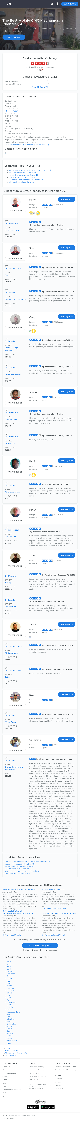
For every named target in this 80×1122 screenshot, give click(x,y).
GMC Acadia (10, 341)
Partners (5, 1093)
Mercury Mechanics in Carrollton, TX (24, 173)
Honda (9, 986)
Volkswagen (12, 1041)
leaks (19, 935)
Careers (5, 1076)
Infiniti (9, 993)
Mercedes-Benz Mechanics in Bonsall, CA (26, 180)
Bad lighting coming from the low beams (19, 890)
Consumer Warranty (36, 1067)
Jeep (9, 998)
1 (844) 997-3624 (11, 111)
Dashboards (51, 909)
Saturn (9, 1029)
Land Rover (11, 1002)
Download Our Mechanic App (66, 1070)
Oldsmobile (11, 1024)
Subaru (10, 1033)
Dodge (9, 979)
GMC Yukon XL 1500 (13, 269)
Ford (9, 983)
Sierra (18, 911)
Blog (4, 1096)
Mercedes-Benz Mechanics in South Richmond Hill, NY (31, 170)
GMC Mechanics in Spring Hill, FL (22, 177)
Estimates (6, 1086)
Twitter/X (58, 1085)
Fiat (8, 981)
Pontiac (10, 1026)
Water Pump (10, 722)
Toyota (9, 1038)
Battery (8, 275)
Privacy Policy (34, 1073)
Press (4, 1070)
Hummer (10, 988)
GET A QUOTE (70, 4)
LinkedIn (58, 1082)
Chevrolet (11, 974)
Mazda (9, 1010)
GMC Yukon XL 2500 (13, 646)
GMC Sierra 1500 (12, 224)
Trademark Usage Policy (38, 1076)
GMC (4, 911)
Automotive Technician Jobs (65, 1067)
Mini (8, 1017)
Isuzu (9, 995)
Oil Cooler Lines (12, 230)
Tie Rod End (10, 443)
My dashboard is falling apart (53, 890)
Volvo (9, 1043)
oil (64, 935)
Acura (9, 962)
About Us (6, 1067)
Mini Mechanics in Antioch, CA (21, 182)
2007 (64, 909)
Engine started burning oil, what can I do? (59, 913)
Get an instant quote (40, 946)
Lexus (9, 1005)
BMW (9, 967)
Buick (9, 969)
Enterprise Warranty (36, 1070)
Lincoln (10, 1007)
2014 (23, 911)
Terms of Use (34, 1080)
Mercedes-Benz (13, 1012)
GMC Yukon (10, 293)
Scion (9, 1031)
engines (49, 935)
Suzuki (9, 1036)
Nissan (9, 1022)
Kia (8, 1000)
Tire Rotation (10, 607)
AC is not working (12, 492)
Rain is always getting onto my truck (17, 913)
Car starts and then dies (15, 299)
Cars (4, 1083)
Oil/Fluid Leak (11, 419)
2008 (14, 935)
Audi (9, 964)
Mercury (10, 1014)
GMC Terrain (10, 576)
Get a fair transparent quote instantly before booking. (27, 145)
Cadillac (10, 971)
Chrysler (10, 976)
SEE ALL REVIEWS (40, 87)
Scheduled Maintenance (11, 1090)
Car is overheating (13, 374)
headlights (11, 911)
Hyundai (10, 990)
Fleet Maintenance (9, 1073)
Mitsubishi (11, 1019)
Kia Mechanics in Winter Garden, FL (23, 175)
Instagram (59, 1088)
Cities (4, 1080)
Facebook (58, 1079)
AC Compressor (11, 653)
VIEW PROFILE (15, 210)
